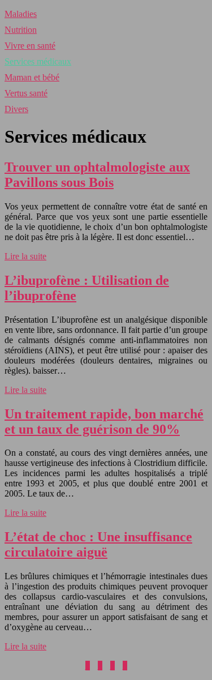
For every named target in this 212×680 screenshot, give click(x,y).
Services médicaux (38, 61)
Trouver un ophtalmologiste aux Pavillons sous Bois (97, 175)
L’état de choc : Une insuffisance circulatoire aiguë (98, 544)
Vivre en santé (30, 45)
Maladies (21, 14)
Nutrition (21, 30)
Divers (16, 109)
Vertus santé (26, 93)
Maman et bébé (32, 77)
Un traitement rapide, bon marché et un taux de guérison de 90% (104, 422)
